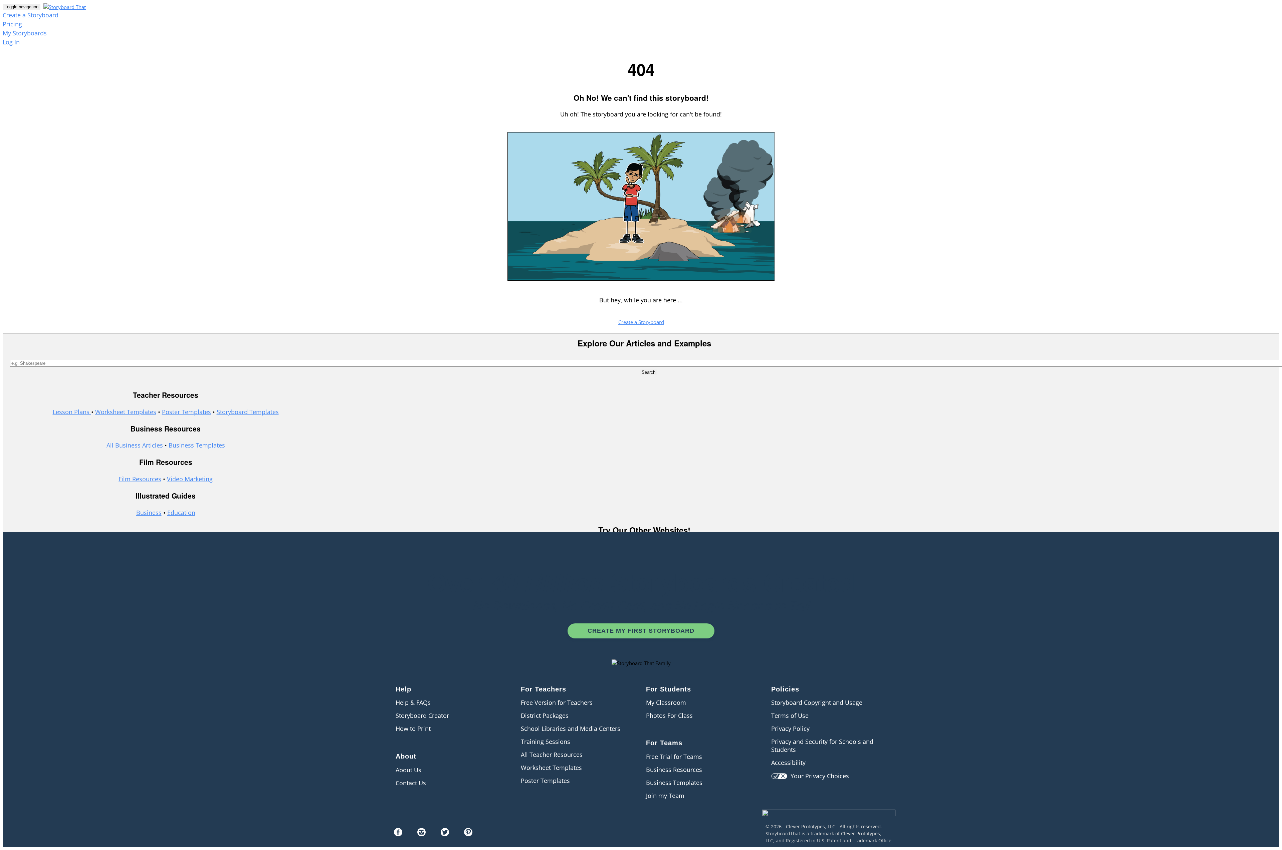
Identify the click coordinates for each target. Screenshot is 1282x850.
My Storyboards (25, 33)
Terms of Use (790, 716)
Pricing (12, 24)
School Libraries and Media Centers (570, 729)
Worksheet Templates (125, 412)
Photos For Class (669, 716)
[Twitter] (445, 834)
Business (149, 513)
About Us (408, 770)
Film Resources (140, 479)
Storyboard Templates (248, 412)
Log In (11, 42)
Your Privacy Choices (818, 776)
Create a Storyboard (30, 15)
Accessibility (788, 763)
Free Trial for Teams (674, 757)
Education (181, 513)
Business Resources (674, 770)
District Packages (545, 716)
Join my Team (665, 796)
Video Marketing (190, 479)
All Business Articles (134, 445)
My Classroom (666, 702)
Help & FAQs (413, 702)
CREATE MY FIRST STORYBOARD (641, 630)
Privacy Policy (790, 729)
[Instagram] (421, 834)
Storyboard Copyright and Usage (816, 702)
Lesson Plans (72, 412)
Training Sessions (545, 742)
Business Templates (197, 445)
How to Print (413, 729)
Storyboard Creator (422, 716)
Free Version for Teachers (557, 702)
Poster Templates (186, 412)
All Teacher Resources (552, 755)
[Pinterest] (468, 834)
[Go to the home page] (64, 6)
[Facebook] (398, 834)
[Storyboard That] (828, 821)
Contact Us (411, 783)
